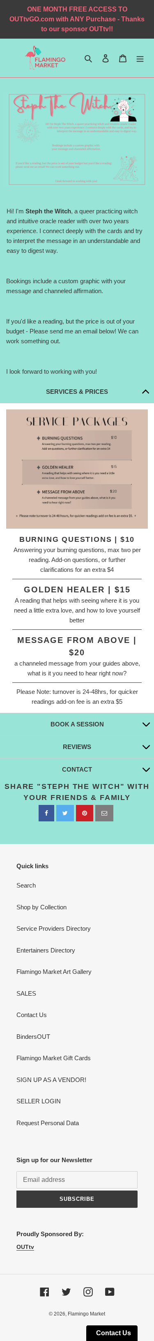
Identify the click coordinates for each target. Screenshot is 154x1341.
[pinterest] (84, 813)
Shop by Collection (41, 907)
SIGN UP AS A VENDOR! (51, 1079)
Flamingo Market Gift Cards (53, 1057)
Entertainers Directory (45, 950)
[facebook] (46, 813)
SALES (26, 993)
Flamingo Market (86, 1314)
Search (26, 885)
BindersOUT (33, 1036)
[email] (104, 813)
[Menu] (140, 58)
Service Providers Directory (53, 928)
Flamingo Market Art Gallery (54, 971)
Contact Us (31, 1014)
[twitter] (65, 813)
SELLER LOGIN (38, 1101)
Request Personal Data (47, 1122)
